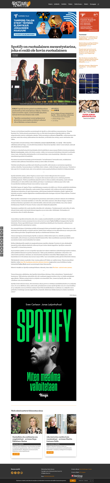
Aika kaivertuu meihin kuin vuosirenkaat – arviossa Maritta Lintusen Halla (59, 439)
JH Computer (82, 472)
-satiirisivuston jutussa (62, 268)
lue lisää (16, 454)
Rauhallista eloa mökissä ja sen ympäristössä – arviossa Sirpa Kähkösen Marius (25, 439)
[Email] (1, 251)
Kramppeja (93, 4)
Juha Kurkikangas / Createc (86, 469)
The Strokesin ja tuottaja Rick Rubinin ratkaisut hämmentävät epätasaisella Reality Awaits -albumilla (88, 60)
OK (73, 480)
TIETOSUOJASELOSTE (49, 476)
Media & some (78, 4)
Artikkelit (56, 4)
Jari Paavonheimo (50, 444)
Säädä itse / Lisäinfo (83, 480)
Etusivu (50, 4)
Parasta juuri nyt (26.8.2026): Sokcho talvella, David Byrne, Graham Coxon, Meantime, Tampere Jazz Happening (88, 51)
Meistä (86, 4)
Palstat (70, 4)
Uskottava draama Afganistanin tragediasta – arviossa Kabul (88, 66)
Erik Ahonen (15, 54)
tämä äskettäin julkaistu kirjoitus (34, 262)
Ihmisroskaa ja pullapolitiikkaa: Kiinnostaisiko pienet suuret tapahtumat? (88, 44)
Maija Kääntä (15, 444)
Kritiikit (64, 4)
